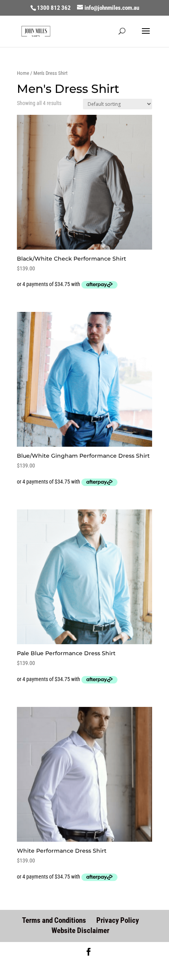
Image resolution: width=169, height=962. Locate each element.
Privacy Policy (117, 920)
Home (23, 73)
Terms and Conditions (54, 920)
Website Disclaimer (80, 930)
